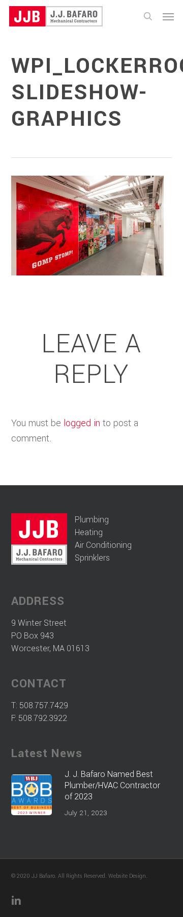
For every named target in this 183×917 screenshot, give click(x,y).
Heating (89, 532)
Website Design (127, 876)
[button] (168, 16)
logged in (82, 423)
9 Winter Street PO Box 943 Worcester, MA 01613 (50, 635)
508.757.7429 (43, 705)
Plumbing (92, 519)
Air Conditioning (103, 545)
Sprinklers (92, 558)
